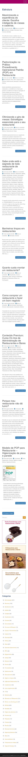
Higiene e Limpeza (13, 184)
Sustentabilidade (5, 194)
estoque (20, 180)
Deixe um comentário (19, 28)
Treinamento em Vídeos (11, 131)
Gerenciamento (10, 81)
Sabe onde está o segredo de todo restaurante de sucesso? (11, 165)
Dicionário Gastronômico (10, 354)
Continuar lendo (20, 51)
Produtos (19, 191)
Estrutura (4, 32)
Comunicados (20, 175)
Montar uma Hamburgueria (13, 363)
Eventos (8, 182)
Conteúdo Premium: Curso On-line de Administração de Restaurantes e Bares (14, 339)
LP (5, 691)
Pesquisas (14, 191)
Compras (15, 175)
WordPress (23, 755)
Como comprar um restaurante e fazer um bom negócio (12, 297)
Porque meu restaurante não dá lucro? (12, 403)
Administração (7, 79)
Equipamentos (20, 79)
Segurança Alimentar (15, 193)
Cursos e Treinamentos (18, 177)
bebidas (23, 173)
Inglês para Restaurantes (12, 360)
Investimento (11, 186)
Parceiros (9, 191)
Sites (22, 193)
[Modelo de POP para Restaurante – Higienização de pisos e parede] (14, 473)
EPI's (15, 79)
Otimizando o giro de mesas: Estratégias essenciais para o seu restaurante (14, 120)
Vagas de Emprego (17, 370)
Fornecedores (14, 182)
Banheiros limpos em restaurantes (13, 230)
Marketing (4, 187)
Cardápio (12, 30)
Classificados (9, 175)
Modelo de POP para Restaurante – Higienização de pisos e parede (14, 451)
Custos (3, 179)
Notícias (4, 83)
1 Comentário (18, 409)
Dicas (21, 30)
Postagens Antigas (8, 513)
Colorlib (11, 755)
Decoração (16, 30)
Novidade (9, 32)
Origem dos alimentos (11, 365)
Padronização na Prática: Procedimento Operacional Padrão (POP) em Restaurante (13, 68)
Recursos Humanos (6, 193)
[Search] (24, 517)
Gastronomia (20, 182)
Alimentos (13, 173)
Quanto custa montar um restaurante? (13, 269)
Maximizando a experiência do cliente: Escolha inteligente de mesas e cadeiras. (13, 20)
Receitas (23, 191)
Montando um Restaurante (19, 81)
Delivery (13, 179)
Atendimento (6, 30)
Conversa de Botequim (7, 177)
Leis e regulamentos (19, 186)
